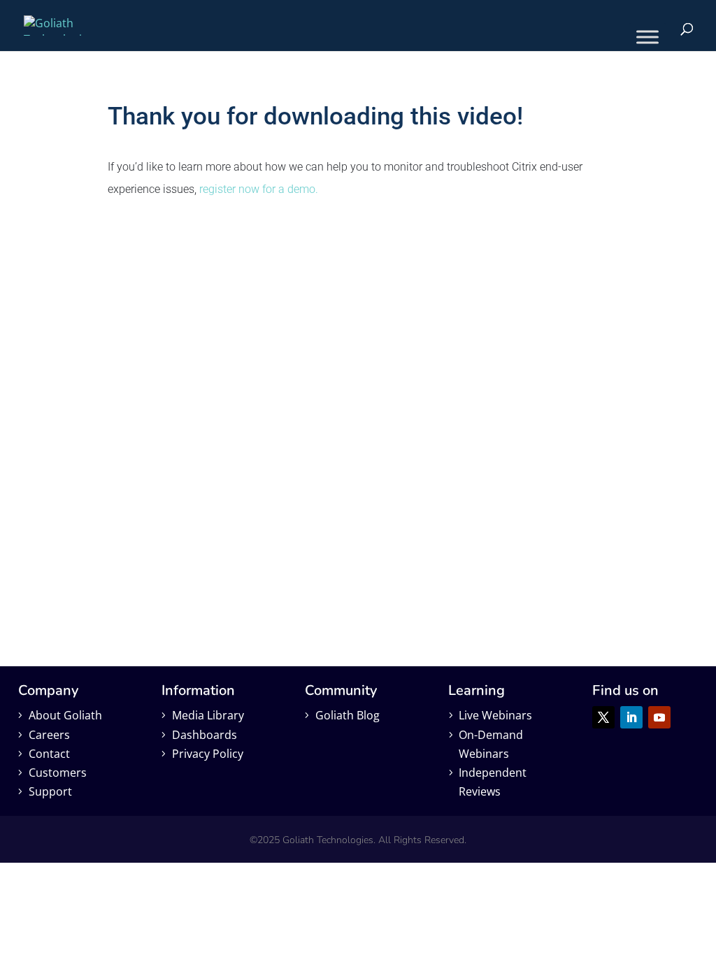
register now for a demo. (258, 189)
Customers (58, 772)
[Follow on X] (603, 717)
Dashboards (204, 734)
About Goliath (65, 715)
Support (50, 791)
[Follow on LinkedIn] (631, 717)
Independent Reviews (493, 782)
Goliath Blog (347, 715)
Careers (49, 734)
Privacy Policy (207, 753)
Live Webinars (495, 715)
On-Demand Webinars (491, 744)
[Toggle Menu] (647, 36)
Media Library (208, 715)
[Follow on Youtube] (659, 717)
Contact (49, 753)
